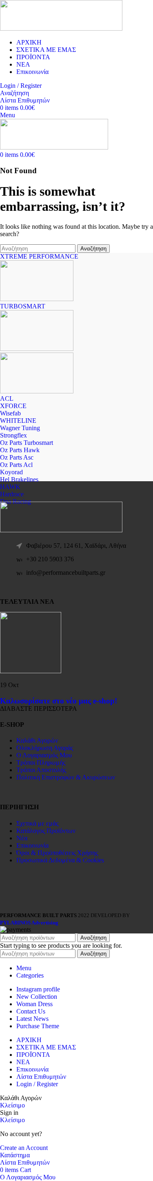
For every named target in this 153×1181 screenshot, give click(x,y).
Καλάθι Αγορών (37, 740)
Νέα (21, 838)
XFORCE (13, 405)
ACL (6, 398)
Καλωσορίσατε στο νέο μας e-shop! (58, 701)
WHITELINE (18, 420)
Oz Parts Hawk (20, 450)
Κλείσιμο (12, 1105)
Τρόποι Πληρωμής (40, 762)
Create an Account (24, 1147)
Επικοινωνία (32, 845)
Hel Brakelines (19, 479)
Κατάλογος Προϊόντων (45, 830)
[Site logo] (61, 28)
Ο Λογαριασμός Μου (44, 755)
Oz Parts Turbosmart (26, 442)
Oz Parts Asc (16, 457)
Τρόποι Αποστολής (41, 769)
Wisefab (10, 413)
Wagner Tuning (20, 427)
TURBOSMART (22, 306)
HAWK (10, 486)
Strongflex (13, 435)
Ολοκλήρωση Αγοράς (44, 747)
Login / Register (37, 1084)
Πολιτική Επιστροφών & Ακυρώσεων (65, 777)
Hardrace (12, 494)
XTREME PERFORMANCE (39, 256)
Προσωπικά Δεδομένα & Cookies (60, 860)
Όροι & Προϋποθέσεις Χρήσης (57, 852)
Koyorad (11, 472)
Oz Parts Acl (16, 464)
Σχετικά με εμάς (37, 823)
